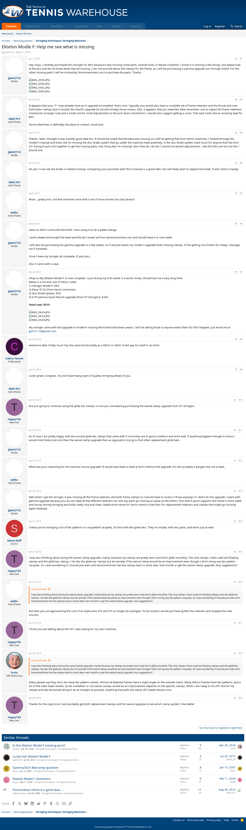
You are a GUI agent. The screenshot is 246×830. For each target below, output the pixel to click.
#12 (240, 460)
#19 (240, 697)
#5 (241, 193)
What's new (32, 26)
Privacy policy (214, 820)
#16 (240, 582)
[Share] (236, 59)
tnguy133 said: (39, 589)
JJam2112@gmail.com (42, 331)
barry (15, 771)
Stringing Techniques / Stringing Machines (56, 748)
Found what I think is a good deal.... (38, 790)
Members (57, 26)
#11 (240, 430)
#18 (240, 653)
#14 (240, 521)
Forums (11, 26)
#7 (241, 272)
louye (15, 782)
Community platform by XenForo (123, 826)
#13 (240, 490)
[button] (43, 26)
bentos (16, 748)
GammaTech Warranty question (36, 767)
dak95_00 (17, 759)
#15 (240, 551)
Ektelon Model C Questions (32, 779)
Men (99, 26)
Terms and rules (195, 820)
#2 (241, 99)
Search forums (24, 33)
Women (116, 26)
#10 (240, 399)
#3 (241, 132)
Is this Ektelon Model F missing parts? (39, 745)
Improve (135, 26)
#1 (241, 58)
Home (235, 820)
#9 (241, 369)
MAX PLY (231, 792)
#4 (241, 162)
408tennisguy (19, 793)
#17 (240, 622)
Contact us (179, 820)
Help (226, 820)
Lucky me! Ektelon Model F (31, 756)
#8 (241, 339)
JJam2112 (10, 52)
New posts (7, 33)
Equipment (81, 26)
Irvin (233, 748)
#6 (241, 223)
